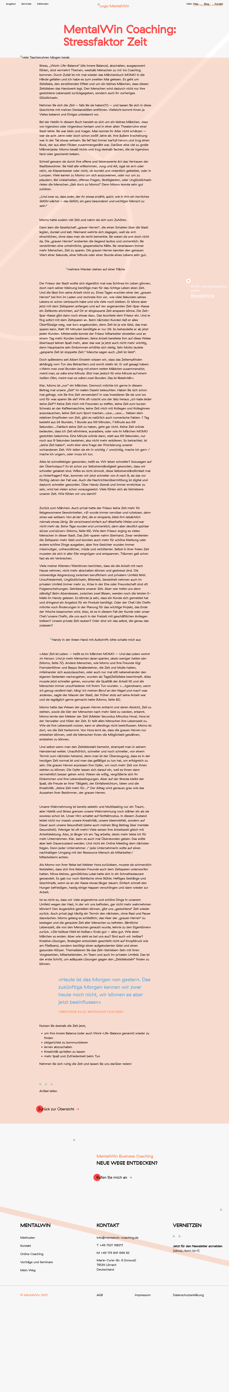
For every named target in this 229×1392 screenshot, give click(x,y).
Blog (206, 3)
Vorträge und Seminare (36, 1262)
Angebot (11, 3)
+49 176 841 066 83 (115, 1253)
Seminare (26, 3)
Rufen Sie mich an (111, 1177)
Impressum (143, 1295)
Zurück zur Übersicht (56, 1109)
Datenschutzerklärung (188, 1295)
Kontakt (219, 3)
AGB (100, 1295)
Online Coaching (31, 1254)
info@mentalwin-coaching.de (117, 1238)
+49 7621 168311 (111, 1245)
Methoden (43, 3)
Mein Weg (192, 3)
